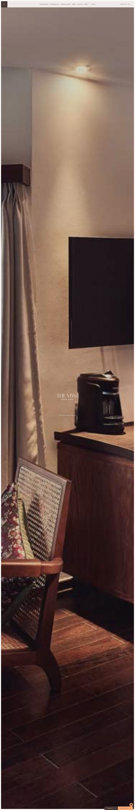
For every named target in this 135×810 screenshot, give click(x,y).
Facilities (79, 4)
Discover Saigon (44, 4)
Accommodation (54, 4)
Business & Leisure (65, 4)
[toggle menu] (4, 4)
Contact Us (123, 4)
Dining (74, 4)
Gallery (93, 4)
